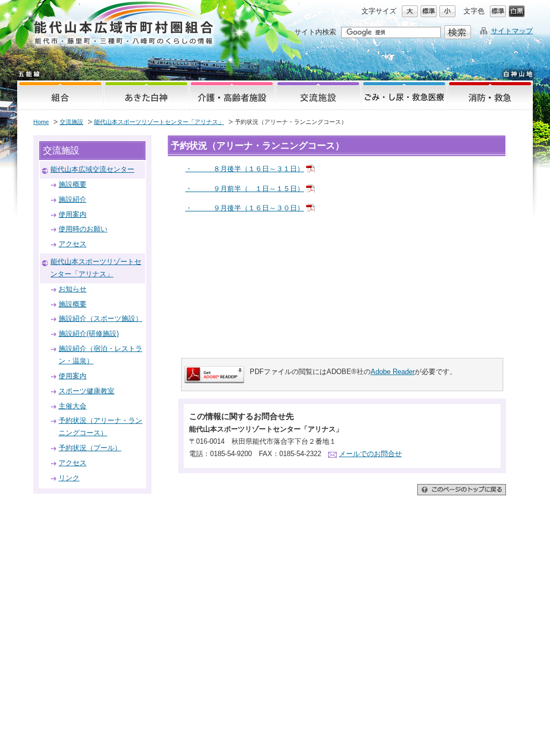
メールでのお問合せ (370, 454)
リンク (69, 478)
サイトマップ (512, 31)
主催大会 (72, 406)
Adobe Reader (393, 372)
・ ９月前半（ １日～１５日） (244, 189)
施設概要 (72, 184)
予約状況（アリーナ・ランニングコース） (100, 426)
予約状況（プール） (90, 448)
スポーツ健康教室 (86, 391)
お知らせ (72, 289)
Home (41, 122)
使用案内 (72, 214)
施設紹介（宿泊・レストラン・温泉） (100, 354)
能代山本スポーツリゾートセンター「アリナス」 (159, 122)
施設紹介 (72, 199)
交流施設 (71, 122)
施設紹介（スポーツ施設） (100, 318)
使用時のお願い (83, 229)
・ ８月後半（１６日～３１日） (244, 169)
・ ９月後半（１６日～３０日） (244, 208)
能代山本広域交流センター (92, 169)
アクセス (72, 244)
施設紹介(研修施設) (89, 333)
